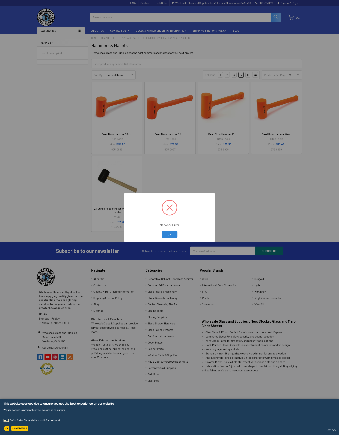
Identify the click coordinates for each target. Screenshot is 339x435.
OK (169, 234)
